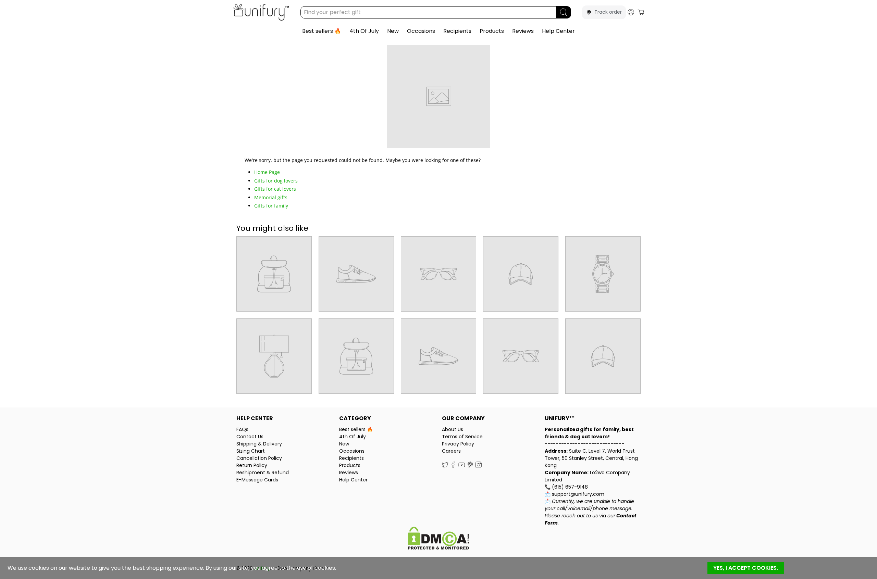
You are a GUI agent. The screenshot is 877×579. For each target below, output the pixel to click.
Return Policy (251, 465)
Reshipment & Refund (262, 472)
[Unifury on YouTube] (461, 466)
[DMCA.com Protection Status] (438, 539)
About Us (452, 429)
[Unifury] (261, 12)
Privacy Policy (458, 443)
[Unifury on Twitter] (445, 466)
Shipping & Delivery (259, 443)
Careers (451, 451)
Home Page (267, 172)
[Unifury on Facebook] (453, 466)
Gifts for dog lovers (276, 180)
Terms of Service (462, 436)
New (393, 31)
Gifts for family (271, 205)
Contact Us (249, 436)
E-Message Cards (257, 479)
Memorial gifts (270, 197)
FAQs (242, 429)
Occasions (421, 31)
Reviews (523, 31)
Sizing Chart (250, 451)
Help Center (558, 31)
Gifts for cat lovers (275, 189)
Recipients (457, 31)
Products (492, 31)
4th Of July (364, 31)
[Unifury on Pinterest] (470, 466)
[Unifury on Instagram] (478, 466)
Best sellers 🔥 (321, 31)
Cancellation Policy (259, 458)
